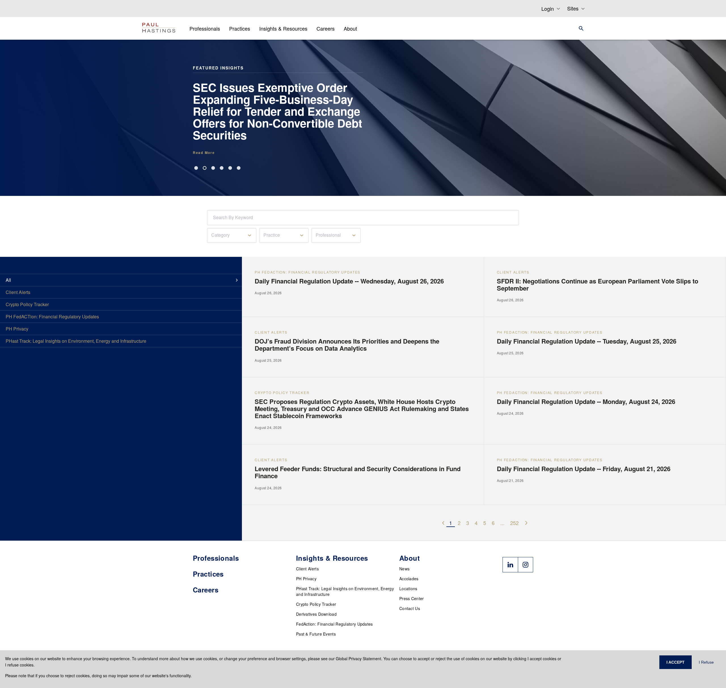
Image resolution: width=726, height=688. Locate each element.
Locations (408, 588)
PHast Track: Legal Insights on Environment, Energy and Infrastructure (345, 591)
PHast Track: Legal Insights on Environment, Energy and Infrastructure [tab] (76, 341)
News (404, 568)
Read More (204, 152)
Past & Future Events (316, 634)
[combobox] (214, 217)
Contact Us (409, 608)
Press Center (411, 598)
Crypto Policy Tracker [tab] (27, 304)
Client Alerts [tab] (18, 292)
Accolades (409, 578)
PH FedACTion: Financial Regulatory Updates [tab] (52, 316)
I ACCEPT (675, 662)
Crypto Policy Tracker (316, 604)
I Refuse (706, 662)
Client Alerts (307, 568)
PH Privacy (306, 578)
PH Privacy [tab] (17, 328)
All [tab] (8, 280)
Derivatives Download (316, 614)
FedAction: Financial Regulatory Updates (334, 624)
